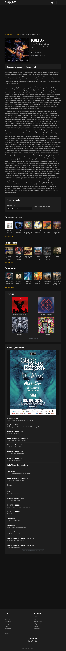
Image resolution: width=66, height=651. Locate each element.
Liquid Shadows (11, 472)
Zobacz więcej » (10, 287)
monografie (8, 628)
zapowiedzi (8, 621)
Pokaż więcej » (9, 237)
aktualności (8, 616)
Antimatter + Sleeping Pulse (15, 431)
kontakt (36, 631)
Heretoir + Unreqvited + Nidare (15, 498)
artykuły (7, 631)
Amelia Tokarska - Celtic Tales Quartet (17, 438)
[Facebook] (29, 641)
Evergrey (19, 334)
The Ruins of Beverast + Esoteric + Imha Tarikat (20, 538)
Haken (8, 492)
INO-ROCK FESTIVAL (12, 418)
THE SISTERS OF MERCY (13, 505)
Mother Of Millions (46, 314)
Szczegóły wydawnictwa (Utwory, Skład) (21, 66)
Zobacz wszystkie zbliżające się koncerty (33, 550)
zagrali (6, 626)
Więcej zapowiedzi (33, 338)
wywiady (7, 633)
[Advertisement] (33, 18)
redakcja (36, 616)
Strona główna (9, 34)
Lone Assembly (11, 518)
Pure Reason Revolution (19, 314)
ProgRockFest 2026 (12, 425)
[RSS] (36, 641)
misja (35, 619)
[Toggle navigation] (59, 2)
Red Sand (9, 485)
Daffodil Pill (46, 334)
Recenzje (17, 34)
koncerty (7, 619)
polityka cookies (38, 624)
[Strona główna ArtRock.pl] (11, 3)
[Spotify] (32, 641)
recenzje (7, 624)
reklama (36, 626)
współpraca (37, 628)
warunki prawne (38, 621)
